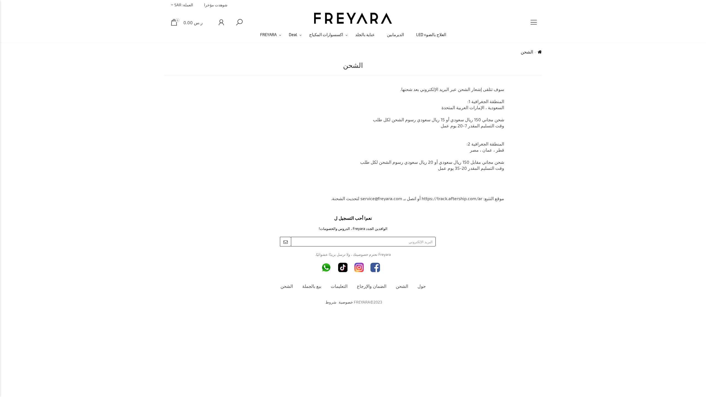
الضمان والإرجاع (371, 286)
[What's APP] (326, 267)
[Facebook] (375, 267)
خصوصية (346, 302)
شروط (330, 302)
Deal (293, 34)
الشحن (402, 286)
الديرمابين (395, 34)
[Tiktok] (343, 267)
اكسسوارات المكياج (326, 34)
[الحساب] (221, 22)
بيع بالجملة (311, 286)
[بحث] (239, 22)
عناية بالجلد (365, 34)
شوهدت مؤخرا (216, 4)
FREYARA (268, 34)
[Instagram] (359, 267)
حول (422, 286)
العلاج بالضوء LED (431, 34)
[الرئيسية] (353, 18)
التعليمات (339, 286)
